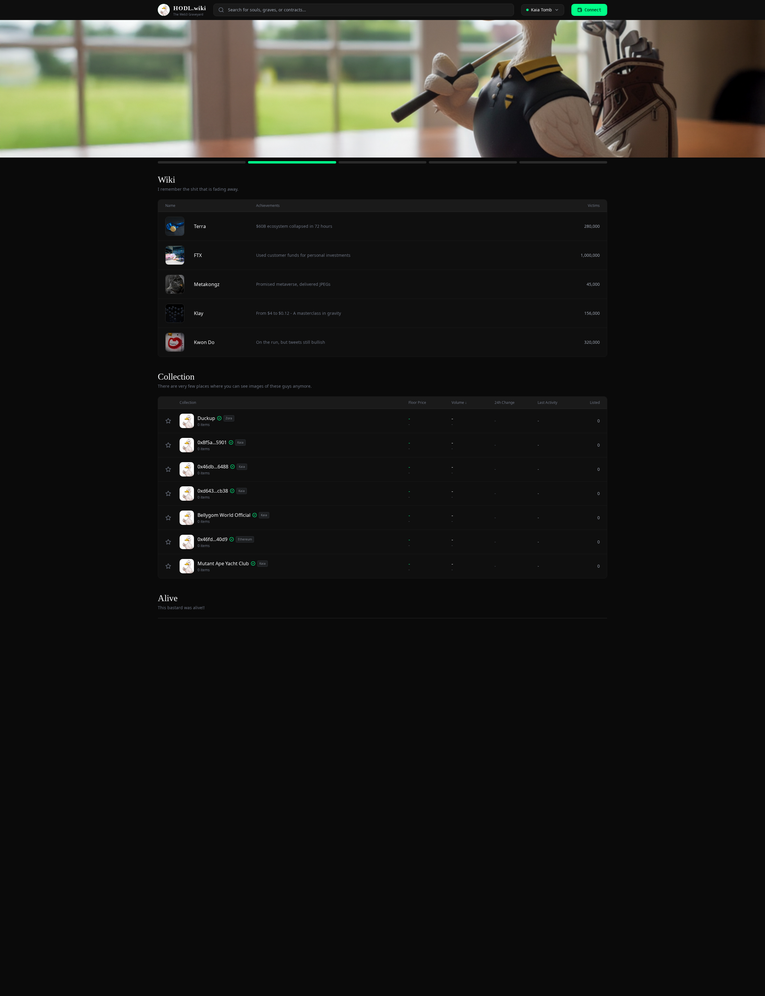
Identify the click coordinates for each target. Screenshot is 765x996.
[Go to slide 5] (563, 162)
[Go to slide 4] (473, 162)
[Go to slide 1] (202, 162)
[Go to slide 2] (292, 162)
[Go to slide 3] (382, 162)
